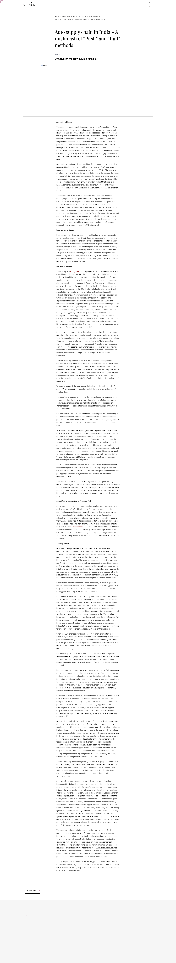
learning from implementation (90, 16)
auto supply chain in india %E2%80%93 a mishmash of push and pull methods (80, 19)
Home (57, 16)
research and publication (70, 16)
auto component (76, 527)
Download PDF (30, 891)
